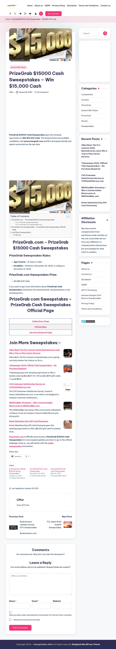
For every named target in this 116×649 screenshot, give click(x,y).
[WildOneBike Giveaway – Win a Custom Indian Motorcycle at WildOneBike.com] (68, 406)
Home (8, 19)
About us (85, 269)
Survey (84, 121)
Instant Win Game (18, 67)
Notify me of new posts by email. (27, 620)
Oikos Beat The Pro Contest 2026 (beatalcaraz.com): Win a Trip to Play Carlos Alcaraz (34, 351)
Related (18, 235)
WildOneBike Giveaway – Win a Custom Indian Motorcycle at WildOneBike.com (30, 404)
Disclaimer (86, 279)
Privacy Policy (87, 303)
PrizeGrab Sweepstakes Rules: (28, 222)
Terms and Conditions (91, 309)
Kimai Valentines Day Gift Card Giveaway (28, 421)
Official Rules (40, 327)
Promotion (86, 115)
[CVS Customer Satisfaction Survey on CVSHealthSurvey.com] (68, 387)
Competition (87, 94)
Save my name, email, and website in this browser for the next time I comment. (40, 615)
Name (12, 601)
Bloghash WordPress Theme (86, 644)
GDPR (84, 284)
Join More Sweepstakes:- (22, 232)
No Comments (43, 92)
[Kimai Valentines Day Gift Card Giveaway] (68, 424)
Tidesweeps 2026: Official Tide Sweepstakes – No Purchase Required (33, 367)
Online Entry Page (40, 321)
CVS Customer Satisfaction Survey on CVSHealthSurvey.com (27, 385)
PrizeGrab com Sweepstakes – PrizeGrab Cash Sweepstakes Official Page (38, 228)
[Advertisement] (41, 115)
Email (35, 601)
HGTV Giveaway (89, 290)
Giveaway (86, 105)
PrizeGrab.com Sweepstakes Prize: (30, 224)
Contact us (86, 274)
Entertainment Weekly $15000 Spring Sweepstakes (17, 471)
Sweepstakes (87, 126)
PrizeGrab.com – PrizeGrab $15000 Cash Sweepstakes (33, 220)
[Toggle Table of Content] (67, 216)
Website (57, 601)
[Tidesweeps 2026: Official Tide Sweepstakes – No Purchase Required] (68, 368)
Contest (85, 100)
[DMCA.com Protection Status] (88, 321)
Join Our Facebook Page (40, 332)
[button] (53, 13)
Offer (20, 499)
